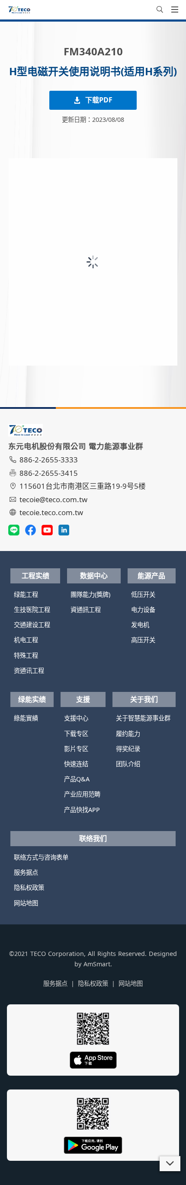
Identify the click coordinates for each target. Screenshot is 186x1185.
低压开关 (143, 594)
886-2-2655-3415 (48, 473)
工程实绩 (35, 575)
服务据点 (26, 872)
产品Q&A (77, 779)
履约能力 (128, 733)
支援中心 (76, 718)
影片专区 (76, 749)
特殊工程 (26, 655)
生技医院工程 (32, 609)
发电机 (140, 625)
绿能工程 (26, 594)
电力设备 (143, 609)
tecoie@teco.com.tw (53, 499)
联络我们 (93, 838)
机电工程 (26, 640)
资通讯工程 (29, 670)
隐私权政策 (29, 887)
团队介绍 (128, 764)
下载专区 (76, 733)
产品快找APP (82, 810)
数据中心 (94, 575)
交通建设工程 (32, 625)
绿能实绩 (32, 699)
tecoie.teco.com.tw (51, 512)
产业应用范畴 (82, 794)
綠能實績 (26, 718)
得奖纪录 (128, 749)
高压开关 (143, 640)
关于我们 (144, 699)
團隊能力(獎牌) (90, 594)
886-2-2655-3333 (48, 460)
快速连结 (76, 764)
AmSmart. (97, 964)
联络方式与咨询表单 (41, 857)
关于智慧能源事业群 (143, 718)
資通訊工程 (86, 609)
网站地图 (26, 903)
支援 (83, 699)
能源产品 (151, 575)
